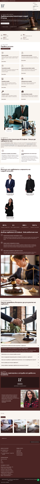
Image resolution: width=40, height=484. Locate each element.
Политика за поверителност (34, 479)
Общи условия (27, 479)
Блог (34, 7)
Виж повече (4, 61)
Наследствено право (19, 453)
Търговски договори (19, 455)
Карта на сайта (10, 480)
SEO (4, 482)
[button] (35, 405)
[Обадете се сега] (38, 479)
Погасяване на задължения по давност (32, 428)
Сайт (2, 482)
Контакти (35, 9)
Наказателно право (19, 452)
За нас (34, 6)
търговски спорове (29, 143)
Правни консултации (35, 5)
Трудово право (18, 451)
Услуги (34, 3)
